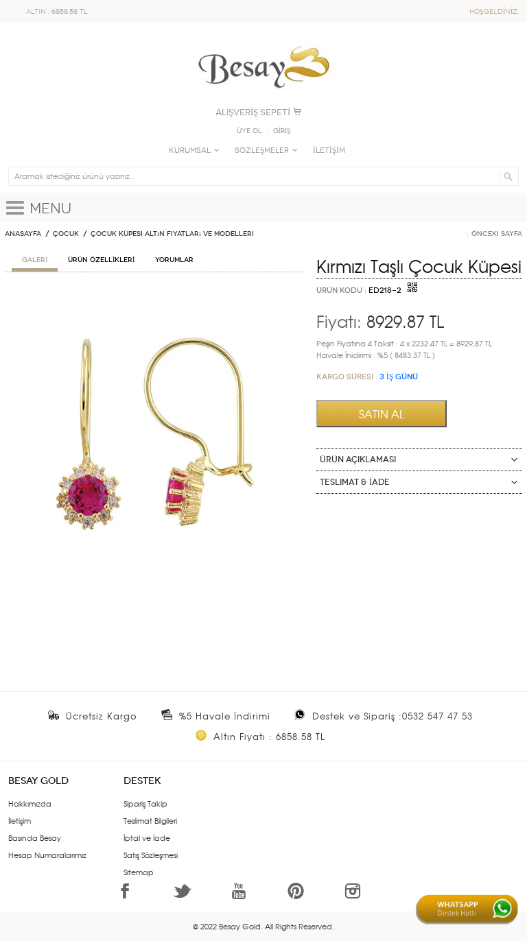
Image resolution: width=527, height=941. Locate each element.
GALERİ (34, 260)
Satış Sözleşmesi (151, 854)
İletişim (19, 820)
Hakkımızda (29, 803)
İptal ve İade (147, 837)
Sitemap (139, 871)
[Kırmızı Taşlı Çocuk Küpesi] (154, 298)
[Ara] (506, 176)
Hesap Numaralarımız (47, 854)
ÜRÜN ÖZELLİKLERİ (101, 260)
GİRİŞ (282, 131)
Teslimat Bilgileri (150, 820)
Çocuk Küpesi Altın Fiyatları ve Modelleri (172, 234)
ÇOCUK (66, 234)
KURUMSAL (190, 150)
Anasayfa (23, 234)
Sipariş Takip (145, 803)
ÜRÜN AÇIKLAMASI (358, 459)
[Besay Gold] (263, 42)
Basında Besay (34, 837)
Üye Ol (249, 131)
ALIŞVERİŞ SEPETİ (252, 112)
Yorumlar (174, 260)
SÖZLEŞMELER (262, 150)
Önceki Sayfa (496, 234)
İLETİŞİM (329, 150)
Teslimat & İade (355, 482)
